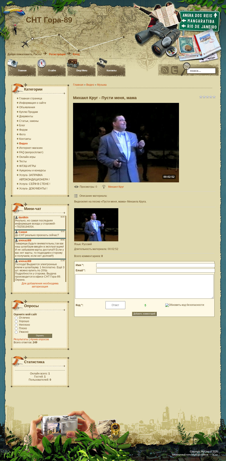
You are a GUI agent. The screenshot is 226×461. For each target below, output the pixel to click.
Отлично (24, 317)
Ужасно (23, 331)
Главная (22, 70)
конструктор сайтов (197, 454)
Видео (90, 84)
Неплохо (24, 324)
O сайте (52, 70)
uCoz (215, 454)
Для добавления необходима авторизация (40, 285)
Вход (76, 54)
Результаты (21, 339)
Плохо (23, 328)
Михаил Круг (116, 186)
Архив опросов (39, 339)
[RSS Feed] (165, 70)
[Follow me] (174, 70)
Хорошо (24, 321)
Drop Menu (81, 70)
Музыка (102, 84)
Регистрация (57, 54)
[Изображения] (96, 224)
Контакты (111, 70)
